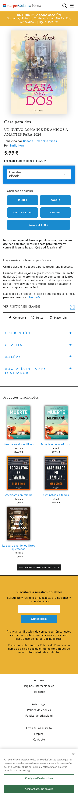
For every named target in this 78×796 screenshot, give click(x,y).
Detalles (13, 344)
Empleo (39, 733)
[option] (39, 18)
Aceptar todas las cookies (39, 788)
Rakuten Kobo (22, 212)
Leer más (35, 297)
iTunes (22, 200)
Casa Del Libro (39, 225)
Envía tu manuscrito (39, 728)
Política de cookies (39, 710)
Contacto (39, 739)
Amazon (55, 212)
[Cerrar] (73, 754)
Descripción (17, 333)
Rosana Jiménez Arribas (40, 141)
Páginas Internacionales (39, 685)
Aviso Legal (39, 704)
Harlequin (39, 691)
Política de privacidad (39, 715)
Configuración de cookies (39, 778)
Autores (39, 680)
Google (56, 200)
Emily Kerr (17, 145)
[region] (39, 772)
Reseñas (12, 356)
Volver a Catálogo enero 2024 (41, 567)
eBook (14, 175)
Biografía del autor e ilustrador (28, 370)
